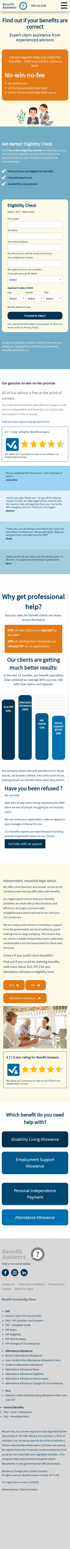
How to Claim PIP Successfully (23, 1316)
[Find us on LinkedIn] (24, 1272)
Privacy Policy (31, 327)
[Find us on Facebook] (5, 1272)
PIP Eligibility (13, 1334)
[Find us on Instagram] (14, 1272)
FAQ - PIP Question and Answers (24, 1320)
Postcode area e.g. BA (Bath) (22, 273)
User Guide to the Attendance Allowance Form (32, 1360)
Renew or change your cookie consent (24, 1471)
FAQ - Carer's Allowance (18, 1412)
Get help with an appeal (25, 844)
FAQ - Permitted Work (16, 1416)
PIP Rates (11, 1329)
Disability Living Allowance (35, 1139)
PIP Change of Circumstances (22, 1343)
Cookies (6, 1289)
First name (13, 218)
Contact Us (8, 1284)
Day (10, 292)
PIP (33, 985)
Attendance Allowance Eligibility (24, 1374)
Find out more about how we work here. (26, 421)
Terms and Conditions (31, 1284)
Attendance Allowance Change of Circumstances (34, 1383)
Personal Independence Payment (35, 1194)
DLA (11, 985)
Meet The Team (24, 1289)
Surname (12, 230)
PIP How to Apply (15, 1339)
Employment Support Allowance (35, 1163)
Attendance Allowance (22, 998)
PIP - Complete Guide (18, 1325)
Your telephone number (20, 257)
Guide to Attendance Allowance (24, 1364)
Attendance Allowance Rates (22, 1369)
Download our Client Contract (20, 1489)
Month (29, 292)
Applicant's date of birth (20, 287)
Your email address (18, 241)
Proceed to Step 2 (35, 315)
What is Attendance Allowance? (24, 1355)
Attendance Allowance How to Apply (26, 1378)
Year (46, 292)
